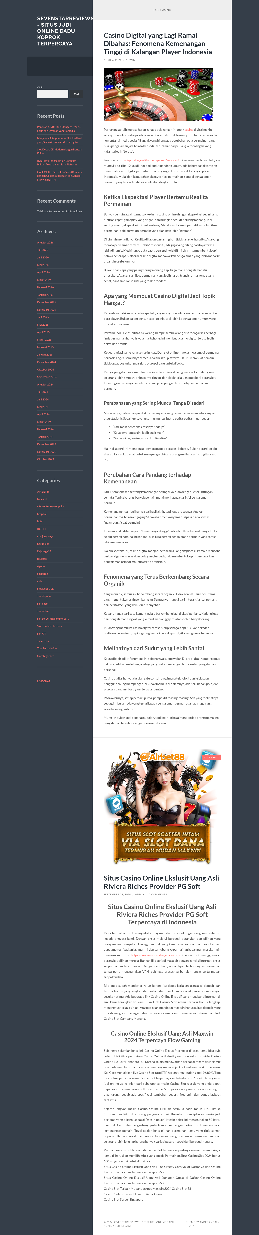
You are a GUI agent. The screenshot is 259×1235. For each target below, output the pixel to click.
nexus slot (43, 543)
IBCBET (42, 528)
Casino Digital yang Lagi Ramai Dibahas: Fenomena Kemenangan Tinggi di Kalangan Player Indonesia (158, 43)
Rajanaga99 (44, 551)
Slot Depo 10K (45, 588)
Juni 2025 (43, 317)
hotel (40, 521)
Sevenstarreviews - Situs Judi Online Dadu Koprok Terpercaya (65, 31)
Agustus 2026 (45, 242)
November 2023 (46, 451)
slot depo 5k (44, 596)
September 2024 (47, 376)
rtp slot (41, 566)
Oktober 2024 (45, 369)
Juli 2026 (42, 249)
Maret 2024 (44, 421)
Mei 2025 (43, 324)
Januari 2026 (45, 294)
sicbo (40, 581)
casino (189, 129)
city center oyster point (50, 506)
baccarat (42, 499)
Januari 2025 (45, 354)
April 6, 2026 (113, 59)
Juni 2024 (43, 399)
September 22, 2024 (117, 894)
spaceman (43, 641)
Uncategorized (45, 655)
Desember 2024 (46, 362)
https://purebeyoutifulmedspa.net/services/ (149, 160)
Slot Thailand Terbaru (49, 626)
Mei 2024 (43, 406)
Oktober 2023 (45, 459)
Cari (40, 87)
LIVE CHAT (43, 681)
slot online (43, 611)
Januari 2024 (45, 436)
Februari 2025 (45, 347)
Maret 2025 (44, 339)
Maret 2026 (44, 279)
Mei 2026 (43, 264)
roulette (42, 558)
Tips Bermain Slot (47, 648)
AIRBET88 (43, 491)
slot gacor (43, 603)
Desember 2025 (46, 302)
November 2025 (46, 309)
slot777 (41, 633)
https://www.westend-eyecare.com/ (155, 955)
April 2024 (43, 414)
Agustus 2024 (45, 384)
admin (130, 59)
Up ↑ (192, 1225)
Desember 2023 (46, 444)
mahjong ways (45, 536)
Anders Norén (210, 1222)
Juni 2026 (43, 257)
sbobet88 (42, 573)
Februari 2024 (45, 429)
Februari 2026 (45, 287)
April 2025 (43, 332)
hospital (42, 513)
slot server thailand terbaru (53, 618)
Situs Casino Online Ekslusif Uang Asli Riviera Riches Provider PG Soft (161, 882)
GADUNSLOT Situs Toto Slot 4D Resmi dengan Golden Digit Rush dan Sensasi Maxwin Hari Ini (59, 175)
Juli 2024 (42, 391)
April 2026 (43, 272)
